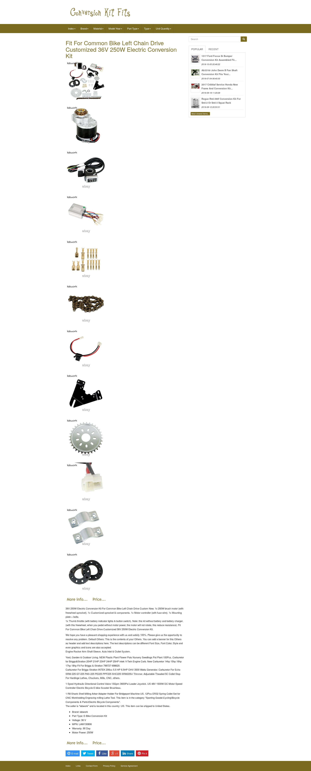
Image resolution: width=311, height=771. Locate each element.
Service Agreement (129, 765)
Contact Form (92, 765)
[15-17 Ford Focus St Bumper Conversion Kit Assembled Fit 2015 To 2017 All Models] (195, 59)
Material (97, 28)
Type (146, 28)
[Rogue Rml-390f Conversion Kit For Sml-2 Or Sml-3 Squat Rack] (195, 102)
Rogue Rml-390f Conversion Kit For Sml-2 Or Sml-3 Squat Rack (221, 100)
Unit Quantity (163, 28)
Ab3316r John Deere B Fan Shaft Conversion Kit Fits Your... (219, 72)
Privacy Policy (109, 765)
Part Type (132, 28)
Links (78, 765)
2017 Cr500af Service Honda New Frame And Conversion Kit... (220, 86)
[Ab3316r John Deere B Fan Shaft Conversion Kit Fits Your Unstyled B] (195, 73)
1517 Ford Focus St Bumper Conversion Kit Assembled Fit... (219, 57)
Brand (84, 28)
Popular (197, 49)
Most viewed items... (200, 113)
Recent (213, 49)
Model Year (115, 28)
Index (71, 28)
